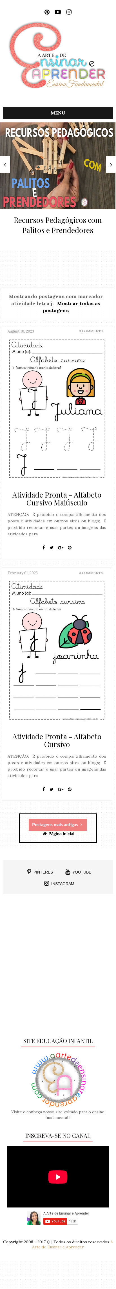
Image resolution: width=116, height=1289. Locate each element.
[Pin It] (70, 547)
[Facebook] (44, 547)
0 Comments (91, 331)
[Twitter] (51, 547)
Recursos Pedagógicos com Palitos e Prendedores (58, 225)
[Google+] (60, 547)
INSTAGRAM (62, 883)
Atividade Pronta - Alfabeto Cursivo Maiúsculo (56, 498)
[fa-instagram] (69, 12)
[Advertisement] (58, 968)
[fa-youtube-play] (58, 12)
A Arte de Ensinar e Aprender (72, 1244)
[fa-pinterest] (47, 12)
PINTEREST (44, 872)
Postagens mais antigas (55, 824)
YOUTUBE (81, 872)
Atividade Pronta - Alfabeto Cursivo (56, 740)
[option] (57, 181)
